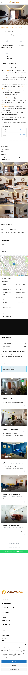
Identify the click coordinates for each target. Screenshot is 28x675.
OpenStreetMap (22, 275)
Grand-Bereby (5, 635)
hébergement (7, 97)
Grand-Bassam (6, 633)
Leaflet (19, 275)
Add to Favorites (14, 543)
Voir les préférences (14, 669)
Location (4, 617)
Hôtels (3, 615)
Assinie (4, 630)
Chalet (3, 610)
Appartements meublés (8, 607)
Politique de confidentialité (8, 673)
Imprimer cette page (14, 547)
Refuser (14, 665)
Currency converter (24, 577)
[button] (26, 645)
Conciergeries (5, 612)
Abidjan (7, 70)
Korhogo (4, 638)
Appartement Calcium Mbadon (11, 494)
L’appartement (5, 106)
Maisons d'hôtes (6, 620)
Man (3, 640)
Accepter (14, 661)
